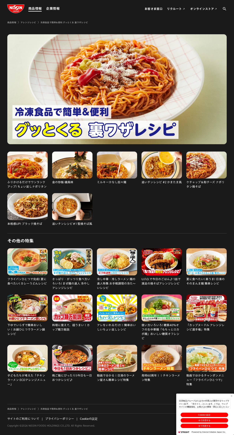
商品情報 (35, 8)
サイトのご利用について (23, 418)
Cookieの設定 (204, 415)
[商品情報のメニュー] (43, 8)
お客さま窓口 (154, 8)
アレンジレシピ (28, 22)
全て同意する (204, 426)
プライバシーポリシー (59, 418)
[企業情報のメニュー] (61, 8)
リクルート (174, 8)
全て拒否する (204, 420)
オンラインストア (202, 8)
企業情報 (52, 8)
